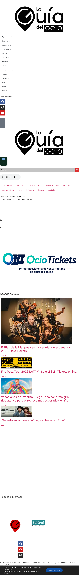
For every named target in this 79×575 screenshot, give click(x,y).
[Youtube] (20, 549)
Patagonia (30, 190)
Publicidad (5, 547)
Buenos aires (7, 185)
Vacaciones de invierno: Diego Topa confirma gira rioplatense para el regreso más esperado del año (35, 398)
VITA (13, 199)
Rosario (41, 190)
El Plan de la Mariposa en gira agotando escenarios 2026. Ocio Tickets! (36, 349)
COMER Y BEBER (22, 196)
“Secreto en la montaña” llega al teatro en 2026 (33, 420)
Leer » (3, 356)
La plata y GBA (8, 190)
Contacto (50, 521)
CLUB (18, 199)
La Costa (66, 185)
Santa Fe (51, 190)
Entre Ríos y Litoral (34, 185)
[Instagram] (20, 555)
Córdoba (19, 185)
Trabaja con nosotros (55, 526)
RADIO (23, 199)
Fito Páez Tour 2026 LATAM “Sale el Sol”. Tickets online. (39, 371)
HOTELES (30, 199)
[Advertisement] (37, 211)
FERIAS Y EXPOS (6, 199)
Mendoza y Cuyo (52, 185)
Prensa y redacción (8, 542)
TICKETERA (4, 196)
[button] (39, 220)
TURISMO (12, 196)
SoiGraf (17, 565)
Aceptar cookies (54, 570)
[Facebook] (20, 543)
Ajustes (69, 570)
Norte (20, 190)
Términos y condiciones (56, 523)
